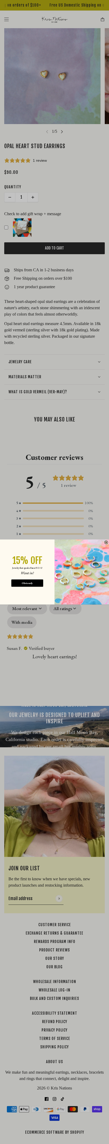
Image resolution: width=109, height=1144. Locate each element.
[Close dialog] (106, 542)
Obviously (27, 583)
